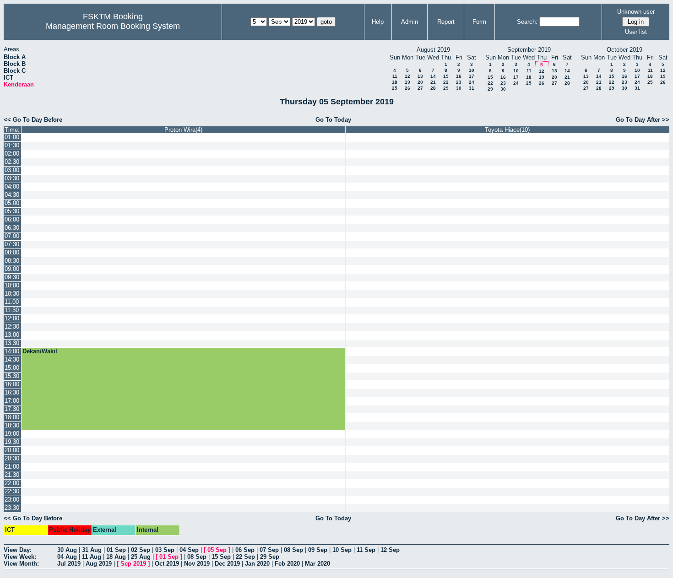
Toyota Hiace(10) (507, 129)
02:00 (12, 153)
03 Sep (164, 549)
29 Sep (269, 556)
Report (446, 21)
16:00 (12, 384)
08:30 (12, 260)
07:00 (12, 235)
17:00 (12, 400)
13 (420, 76)
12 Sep (390, 549)
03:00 (12, 170)
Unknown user (636, 11)
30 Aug (67, 549)
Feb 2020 (287, 563)
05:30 (12, 211)
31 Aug (92, 549)
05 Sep (217, 549)
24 (471, 82)
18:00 (12, 417)
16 (458, 76)
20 (420, 82)
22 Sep (245, 556)
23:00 (12, 499)
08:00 (12, 252)
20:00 (12, 450)
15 (446, 76)
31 (471, 88)
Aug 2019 (99, 563)
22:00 (12, 483)
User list (636, 31)
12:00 (12, 318)
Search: (527, 21)
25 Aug (141, 556)
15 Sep (221, 556)
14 (433, 76)
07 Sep (269, 549)
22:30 (12, 491)
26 (407, 88)
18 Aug (116, 556)
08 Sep (293, 549)
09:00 (12, 268)
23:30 (12, 507)
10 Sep (342, 549)
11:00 (12, 301)
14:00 (12, 351)
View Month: (21, 563)
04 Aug (67, 556)
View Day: (18, 549)
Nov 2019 (197, 563)
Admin (409, 21)
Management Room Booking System (113, 26)
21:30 (12, 474)
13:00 (12, 334)
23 (458, 82)
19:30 (12, 441)
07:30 (12, 244)
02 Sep (140, 549)
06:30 (12, 227)
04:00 (12, 186)
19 (407, 82)
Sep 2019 (133, 563)
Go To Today (333, 119)
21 (433, 82)
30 (458, 88)
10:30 (12, 293)
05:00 (12, 203)
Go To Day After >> (642, 119)
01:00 (12, 137)
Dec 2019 (227, 563)
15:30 (12, 376)
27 (420, 88)
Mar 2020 (317, 563)
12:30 (12, 326)
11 (394, 76)
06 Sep (245, 549)
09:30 (12, 277)
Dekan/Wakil (39, 351)
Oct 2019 (167, 563)
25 (394, 88)
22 (446, 82)
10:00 (12, 285)
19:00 (12, 433)
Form (479, 21)
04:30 (12, 194)
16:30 (12, 392)
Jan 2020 (257, 563)
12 (407, 76)
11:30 (12, 310)
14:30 (12, 359)
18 (394, 82)
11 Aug (91, 556)
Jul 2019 (69, 563)
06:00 (12, 219)
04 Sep (189, 549)
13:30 (12, 343)
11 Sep (366, 549)
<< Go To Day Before (33, 119)
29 (446, 88)
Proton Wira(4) (183, 129)
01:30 (12, 145)
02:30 (12, 161)
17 (471, 76)
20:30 (12, 458)
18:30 (12, 425)
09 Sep (317, 549)
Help (378, 21)
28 (433, 88)
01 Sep (116, 549)
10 (471, 70)
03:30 (12, 178)
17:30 (12, 408)
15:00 (12, 367)
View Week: (20, 556)
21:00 (12, 466)
